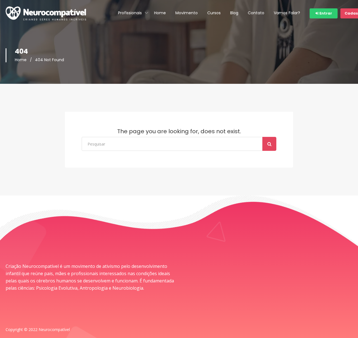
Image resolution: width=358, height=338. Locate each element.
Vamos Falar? (287, 13)
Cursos (214, 13)
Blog (234, 13)
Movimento (186, 13)
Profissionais (130, 13)
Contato (256, 13)
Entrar (325, 13)
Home (160, 13)
